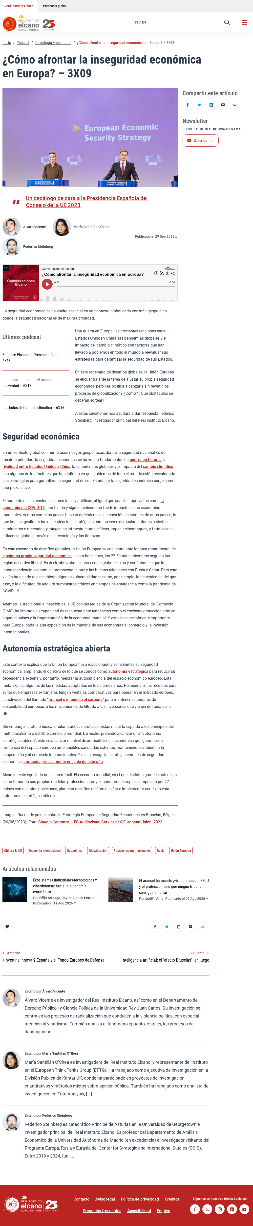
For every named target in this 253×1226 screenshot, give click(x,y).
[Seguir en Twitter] (207, 1209)
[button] (227, 22)
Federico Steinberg (38, 247)
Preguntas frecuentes (102, 1210)
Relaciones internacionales (132, 851)
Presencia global (55, 6)
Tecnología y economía (53, 42)
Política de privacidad (140, 1199)
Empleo (163, 1210)
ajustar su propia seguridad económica (37, 556)
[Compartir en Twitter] (199, 105)
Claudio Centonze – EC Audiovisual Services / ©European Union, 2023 (100, 822)
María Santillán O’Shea (91, 227)
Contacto (81, 1199)
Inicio (6, 42)
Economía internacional (44, 851)
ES (136, 22)
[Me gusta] (7, 926)
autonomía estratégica (128, 671)
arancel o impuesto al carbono (76, 699)
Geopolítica (75, 851)
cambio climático (158, 466)
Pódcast (23, 42)
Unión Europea (181, 851)
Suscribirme (203, 140)
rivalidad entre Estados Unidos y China (36, 466)
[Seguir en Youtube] (244, 1209)
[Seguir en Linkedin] (232, 1209)
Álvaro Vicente (34, 227)
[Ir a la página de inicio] (33, 21)
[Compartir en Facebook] (187, 105)
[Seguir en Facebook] (195, 1209)
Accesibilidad (139, 1210)
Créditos (172, 1199)
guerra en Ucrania (146, 459)
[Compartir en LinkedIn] (211, 105)
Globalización (98, 851)
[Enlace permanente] (235, 105)
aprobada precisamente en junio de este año (63, 761)
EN (144, 22)
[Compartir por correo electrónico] (223, 105)
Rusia (161, 851)
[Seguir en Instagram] (220, 1209)
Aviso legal (105, 1199)
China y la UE (13, 851)
